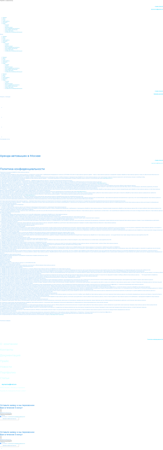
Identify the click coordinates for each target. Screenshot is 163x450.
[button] (81, 34)
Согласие (2, 415)
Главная (5, 17)
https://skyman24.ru (107, 178)
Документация (8, 27)
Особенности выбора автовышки (13, 32)
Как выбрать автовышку (11, 29)
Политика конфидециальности (155, 339)
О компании (4, 317)
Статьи (6, 26)
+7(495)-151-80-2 (159, 160)
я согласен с (13, 416)
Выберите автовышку (5, 412)
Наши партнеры (9, 30)
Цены (4, 18)
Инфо (4, 23)
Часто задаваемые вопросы (12, 28)
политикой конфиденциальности (16, 416)
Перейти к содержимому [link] (6, 0)
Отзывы (7, 24)
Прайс (4, 323)
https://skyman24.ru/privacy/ (57, 314)
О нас (4, 20)
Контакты (5, 22)
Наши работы (6, 21)
